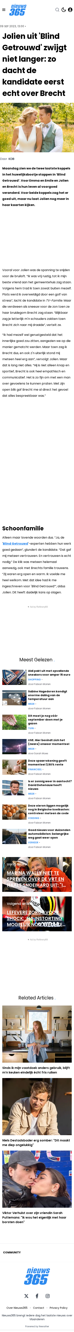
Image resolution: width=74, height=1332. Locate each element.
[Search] (57, 9)
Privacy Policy (59, 1308)
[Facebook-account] (37, 1296)
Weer (31, 704)
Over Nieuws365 (17, 1308)
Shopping (34, 679)
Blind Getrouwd (15, 543)
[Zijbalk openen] (4, 9)
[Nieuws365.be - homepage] (17, 10)
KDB (11, 159)
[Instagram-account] (47, 1296)
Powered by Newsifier (37, 1326)
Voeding (33, 818)
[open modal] (70, 9)
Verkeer (33, 842)
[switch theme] (63, 9)
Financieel (35, 769)
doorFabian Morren (39, 684)
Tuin (31, 728)
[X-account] (26, 1296)
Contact (38, 1308)
